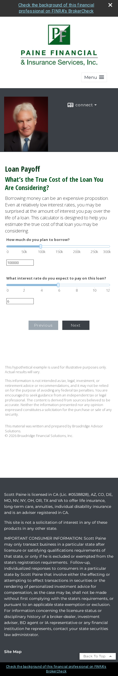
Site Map (13, 651)
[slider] (58, 246)
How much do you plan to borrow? (38, 239)
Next (76, 325)
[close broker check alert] (110, 5)
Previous (43, 325)
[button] (94, 77)
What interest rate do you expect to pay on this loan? (56, 278)
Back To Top (95, 656)
